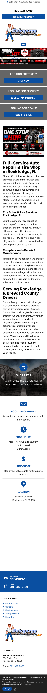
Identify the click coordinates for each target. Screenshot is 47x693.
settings (28, 684)
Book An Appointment (23, 16)
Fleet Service (11, 610)
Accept (7, 689)
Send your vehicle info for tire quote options (23, 470)
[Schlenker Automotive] (23, 25)
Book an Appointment (23, 97)
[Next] (44, 60)
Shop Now (23, 80)
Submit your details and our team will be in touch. (23, 415)
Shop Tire (9, 616)
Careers (9, 606)
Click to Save (23, 114)
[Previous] (3, 60)
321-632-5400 (23, 10)
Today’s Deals (12, 613)
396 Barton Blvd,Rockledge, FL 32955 (23, 496)
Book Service (11, 603)
